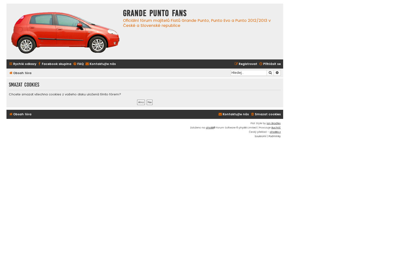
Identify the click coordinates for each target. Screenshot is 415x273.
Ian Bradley (274, 123)
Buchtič (276, 127)
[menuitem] (54, 64)
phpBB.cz (275, 132)
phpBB (210, 127)
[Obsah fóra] (65, 33)
